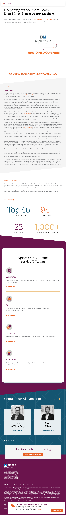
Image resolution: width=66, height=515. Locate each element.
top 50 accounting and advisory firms (43, 19)
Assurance (11, 277)
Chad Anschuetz (27, 113)
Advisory (10, 333)
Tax (8, 305)
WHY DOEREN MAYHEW (28, 73)
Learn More (11, 287)
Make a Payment (29, 74)
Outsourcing (12, 359)
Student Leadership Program (46, 74)
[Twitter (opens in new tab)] (5, 504)
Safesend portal (16, 74)
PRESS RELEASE (14, 73)
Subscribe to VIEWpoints (33, 454)
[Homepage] (7, 3)
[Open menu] (62, 3)
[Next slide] (60, 399)
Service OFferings (43, 73)
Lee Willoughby (28, 127)
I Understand (57, 510)
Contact (54, 73)
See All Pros (10, 440)
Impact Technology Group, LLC (29, 94)
